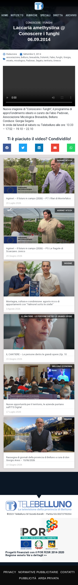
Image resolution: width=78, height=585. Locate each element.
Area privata (48, 578)
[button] (7, 148)
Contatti (67, 572)
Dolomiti (44, 57)
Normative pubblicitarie (38, 572)
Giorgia (67, 57)
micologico (19, 60)
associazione (13, 57)
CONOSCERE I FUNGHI (39, 22)
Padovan (30, 60)
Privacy (9, 572)
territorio (48, 60)
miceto (9, 60)
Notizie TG (17, 15)
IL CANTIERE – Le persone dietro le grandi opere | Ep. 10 (36, 354)
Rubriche (31, 15)
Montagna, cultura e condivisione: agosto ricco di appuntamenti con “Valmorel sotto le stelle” (32, 303)
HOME (4, 15)
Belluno (24, 57)
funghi (59, 57)
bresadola (34, 57)
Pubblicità (27, 578)
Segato (39, 60)
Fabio (52, 57)
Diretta (58, 15)
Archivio (71, 15)
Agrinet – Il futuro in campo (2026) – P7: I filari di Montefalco (38, 198)
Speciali (45, 15)
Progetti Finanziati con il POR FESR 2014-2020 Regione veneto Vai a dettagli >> (34, 554)
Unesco (57, 60)
